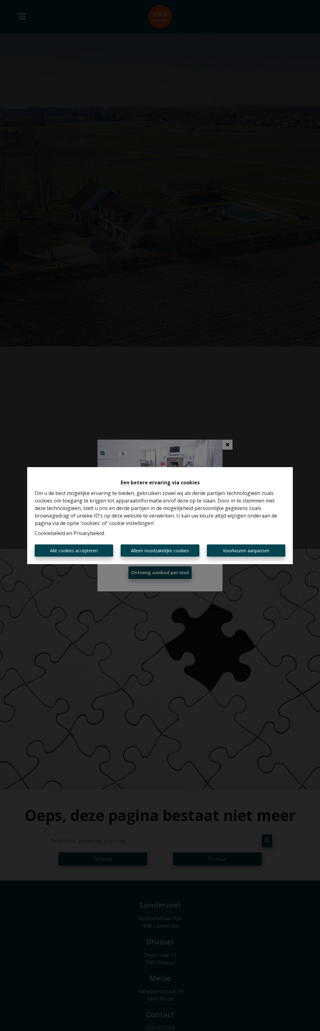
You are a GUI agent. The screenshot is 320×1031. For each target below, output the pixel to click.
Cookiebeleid (50, 533)
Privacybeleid (88, 533)
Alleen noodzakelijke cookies (160, 551)
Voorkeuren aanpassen (246, 551)
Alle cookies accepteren (74, 551)
